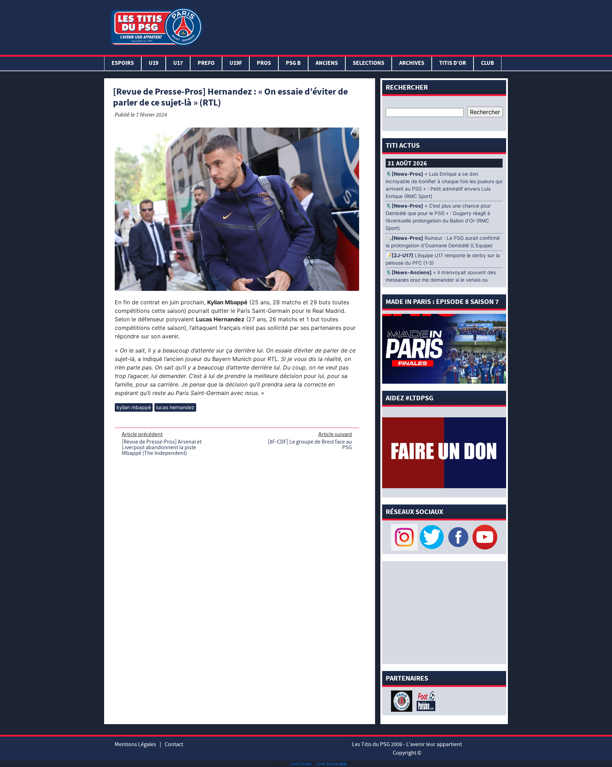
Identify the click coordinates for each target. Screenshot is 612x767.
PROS (264, 63)
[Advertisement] (357, 26)
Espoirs (123, 63)
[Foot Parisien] (424, 700)
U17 (178, 63)
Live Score (301, 763)
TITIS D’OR (452, 63)
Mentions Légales (135, 744)
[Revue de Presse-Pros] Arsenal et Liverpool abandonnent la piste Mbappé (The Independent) (162, 447)
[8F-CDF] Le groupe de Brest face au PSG (310, 444)
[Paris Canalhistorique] (402, 700)
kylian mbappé (134, 407)
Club (487, 63)
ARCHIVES (411, 63)
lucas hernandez (175, 407)
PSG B (293, 63)
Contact (174, 744)
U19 (153, 63)
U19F (236, 63)
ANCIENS (327, 63)
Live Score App (332, 763)
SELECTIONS (368, 63)
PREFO (206, 63)
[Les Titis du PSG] (156, 26)
